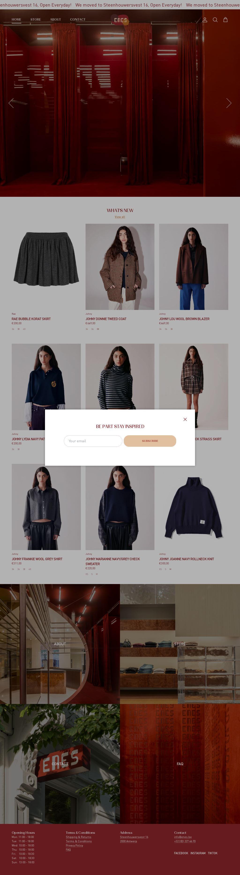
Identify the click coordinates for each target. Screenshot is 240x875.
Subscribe (150, 441)
